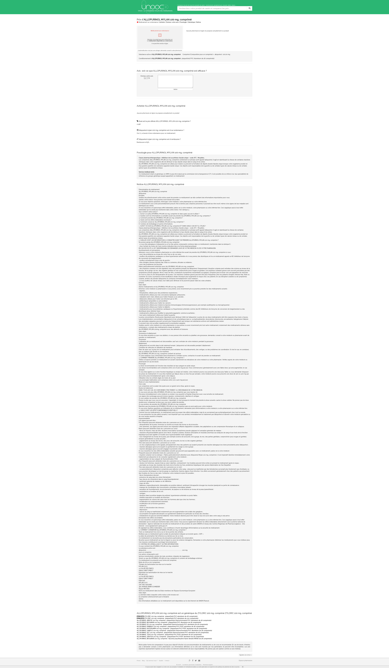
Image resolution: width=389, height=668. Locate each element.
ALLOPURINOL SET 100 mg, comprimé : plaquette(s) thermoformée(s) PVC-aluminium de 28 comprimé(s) (173, 632)
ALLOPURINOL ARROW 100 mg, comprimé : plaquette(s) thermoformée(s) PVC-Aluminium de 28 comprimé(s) (174, 620)
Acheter (162, 22)
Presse (139, 660)
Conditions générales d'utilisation (191, 664)
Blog (143, 660)
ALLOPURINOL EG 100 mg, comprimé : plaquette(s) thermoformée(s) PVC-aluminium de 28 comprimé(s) (172, 624)
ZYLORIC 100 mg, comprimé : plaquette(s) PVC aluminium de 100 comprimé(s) (167, 618)
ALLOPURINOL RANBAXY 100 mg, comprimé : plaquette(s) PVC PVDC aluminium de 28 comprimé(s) (170, 626)
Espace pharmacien (245, 660)
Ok (242, 666)
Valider (175, 89)
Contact (167, 660)
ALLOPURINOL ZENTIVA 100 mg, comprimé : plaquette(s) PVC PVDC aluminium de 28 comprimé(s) (170, 636)
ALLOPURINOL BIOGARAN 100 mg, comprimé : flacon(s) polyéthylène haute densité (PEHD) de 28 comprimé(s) (174, 638)
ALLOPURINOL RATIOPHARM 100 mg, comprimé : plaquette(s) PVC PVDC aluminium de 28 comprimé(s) (172, 628)
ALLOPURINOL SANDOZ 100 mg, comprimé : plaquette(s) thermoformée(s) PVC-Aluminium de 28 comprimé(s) (174, 630)
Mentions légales (208, 664)
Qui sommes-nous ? (151, 660)
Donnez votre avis (172, 22)
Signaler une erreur (245, 655)
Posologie (183, 22)
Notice (198, 22)
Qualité (161, 660)
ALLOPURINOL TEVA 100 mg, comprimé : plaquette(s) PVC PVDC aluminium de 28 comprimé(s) (169, 634)
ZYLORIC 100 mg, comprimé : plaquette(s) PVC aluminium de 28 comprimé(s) (167, 616)
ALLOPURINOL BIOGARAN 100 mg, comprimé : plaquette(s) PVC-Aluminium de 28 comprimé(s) (169, 622)
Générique (191, 22)
